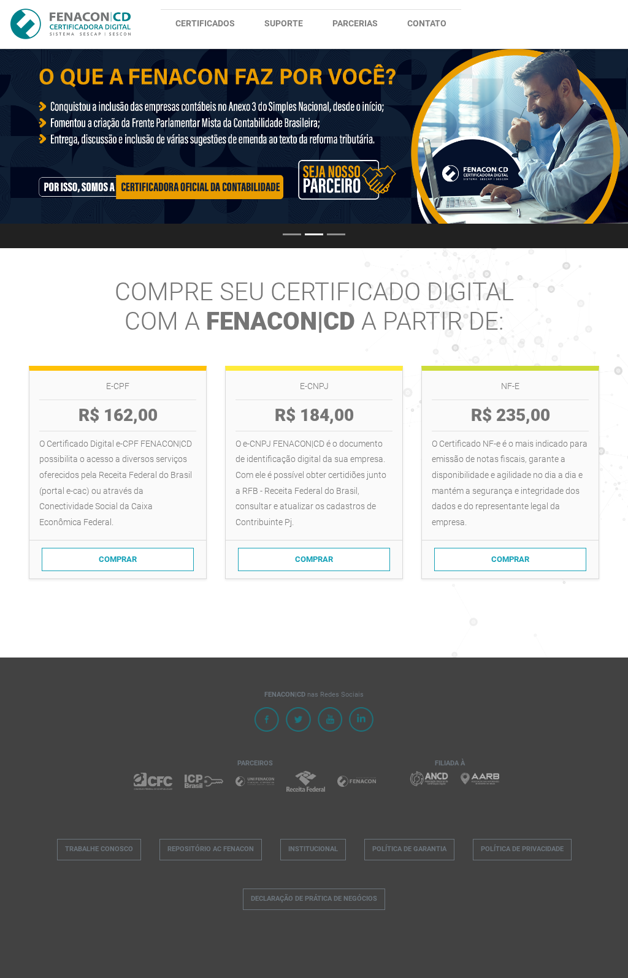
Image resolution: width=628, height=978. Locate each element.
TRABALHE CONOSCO (99, 849)
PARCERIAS (355, 23)
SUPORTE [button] (283, 23)
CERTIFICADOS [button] (205, 23)
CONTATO (426, 23)
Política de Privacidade (522, 849)
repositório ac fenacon (210, 849)
